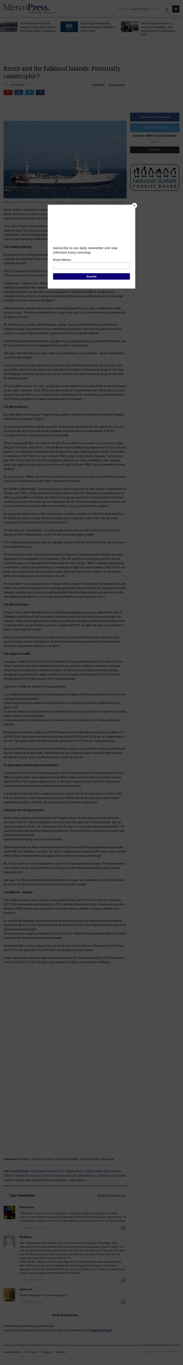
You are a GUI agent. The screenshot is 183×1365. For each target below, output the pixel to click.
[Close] (134, 205)
